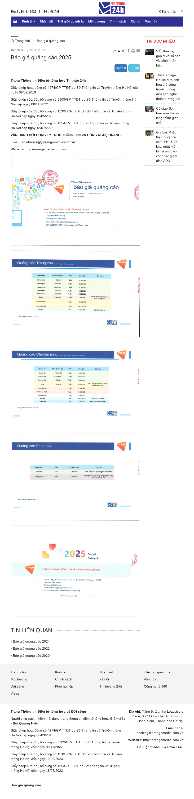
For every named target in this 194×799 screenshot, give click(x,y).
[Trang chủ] (15, 22)
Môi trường (19, 679)
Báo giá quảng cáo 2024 (31, 641)
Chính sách (63, 679)
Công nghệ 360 (155, 686)
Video (15, 693)
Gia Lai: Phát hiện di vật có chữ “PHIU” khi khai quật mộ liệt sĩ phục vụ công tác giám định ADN (167, 146)
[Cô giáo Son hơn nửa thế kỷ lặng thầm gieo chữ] (149, 109)
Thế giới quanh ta (157, 672)
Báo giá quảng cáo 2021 (31, 648)
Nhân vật (106, 672)
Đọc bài (121, 68)
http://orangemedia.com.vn (163, 740)
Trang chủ (22, 41)
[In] (133, 50)
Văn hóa (150, 679)
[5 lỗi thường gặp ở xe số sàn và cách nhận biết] (149, 52)
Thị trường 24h (110, 686)
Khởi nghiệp (64, 686)
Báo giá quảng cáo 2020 (31, 655)
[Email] (138, 50)
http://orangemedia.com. (44, 149)
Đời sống (17, 686)
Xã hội (104, 679)
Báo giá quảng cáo (51, 41)
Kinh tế (60, 672)
